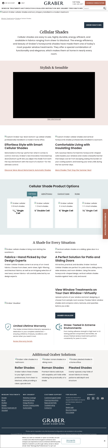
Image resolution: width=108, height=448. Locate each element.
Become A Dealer (71, 410)
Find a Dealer (70, 412)
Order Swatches (93, 25)
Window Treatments (11, 8)
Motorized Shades (29, 400)
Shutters (4, 403)
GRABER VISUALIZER (65, 315)
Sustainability (27, 408)
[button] (105, 224)
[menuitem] (9, 3)
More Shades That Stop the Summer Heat (73, 170)
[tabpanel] (54, 213)
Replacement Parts (50, 403)
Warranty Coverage (29, 398)
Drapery (4, 405)
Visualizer (40, 8)
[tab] (32, 194)
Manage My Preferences (70, 441)
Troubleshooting (49, 405)
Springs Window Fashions (69, 434)
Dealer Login (70, 407)
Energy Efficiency (28, 403)
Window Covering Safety (31, 405)
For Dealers (71, 394)
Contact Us (48, 408)
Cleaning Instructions (51, 400)
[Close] (104, 441)
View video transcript (54, 119)
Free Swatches (76, 8)
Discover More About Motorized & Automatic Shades (28, 170)
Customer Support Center (52, 398)
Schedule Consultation (95, 3)
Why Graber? (63, 8)
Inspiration (50, 8)
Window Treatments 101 (9, 408)
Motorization (28, 8)
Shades (17, 18)
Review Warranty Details (22, 341)
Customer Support (53, 394)
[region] (54, 441)
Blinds (4, 400)
